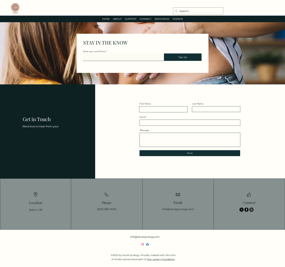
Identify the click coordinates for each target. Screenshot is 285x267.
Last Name (197, 103)
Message (144, 130)
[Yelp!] (241, 210)
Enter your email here (94, 51)
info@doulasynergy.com (178, 209)
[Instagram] (251, 210)
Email (142, 117)
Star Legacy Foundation (161, 259)
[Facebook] (246, 210)
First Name (145, 103)
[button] (117, 18)
